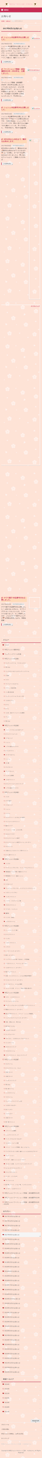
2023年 (7, 1389)
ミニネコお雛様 (9, 775)
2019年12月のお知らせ (12, 1308)
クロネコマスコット (10, 905)
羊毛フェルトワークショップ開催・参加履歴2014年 (22, 1193)
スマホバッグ (9, 738)
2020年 (7, 1398)
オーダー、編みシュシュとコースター (15, 1159)
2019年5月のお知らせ (12, 1331)
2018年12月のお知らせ (12, 1253)
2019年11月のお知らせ (12, 1303)
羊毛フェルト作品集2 (12, 725)
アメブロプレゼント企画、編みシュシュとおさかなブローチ (21, 1151)
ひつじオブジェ (9, 750)
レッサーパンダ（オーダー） (13, 951)
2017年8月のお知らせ (19, 43)
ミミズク (7, 863)
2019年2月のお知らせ (12, 1317)
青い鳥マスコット (10, 1122)
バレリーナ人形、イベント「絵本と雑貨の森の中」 (19, 988)
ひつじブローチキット (11, 1172)
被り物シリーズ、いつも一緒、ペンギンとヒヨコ (18, 1184)
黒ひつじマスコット (10, 971)
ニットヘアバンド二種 (11, 930)
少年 (6, 880)
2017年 (7, 1411)
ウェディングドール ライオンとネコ (15, 663)
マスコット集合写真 (10, 688)
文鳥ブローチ (9, 1072)
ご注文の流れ (5, 1429)
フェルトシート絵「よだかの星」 (14, 829)
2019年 (7, 1402)
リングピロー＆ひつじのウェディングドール (17, 671)
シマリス (7, 946)
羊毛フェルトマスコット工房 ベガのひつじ (22, 1450)
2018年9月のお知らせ (12, 1294)
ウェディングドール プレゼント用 (14, 696)
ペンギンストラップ (10, 1080)
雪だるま (7, 667)
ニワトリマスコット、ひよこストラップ (16, 1055)
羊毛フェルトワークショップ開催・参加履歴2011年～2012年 (20, 1203)
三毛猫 (7, 675)
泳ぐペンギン (9, 1109)
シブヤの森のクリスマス (12, 746)
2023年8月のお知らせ (12, 1367)
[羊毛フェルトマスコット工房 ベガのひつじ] (21, 4)
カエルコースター (10, 834)
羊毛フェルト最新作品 (12, 649)
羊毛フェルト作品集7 (12, 1059)
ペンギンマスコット (10, 896)
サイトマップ (5, 1438)
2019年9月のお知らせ (12, 1349)
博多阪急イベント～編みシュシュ (14, 876)
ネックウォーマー (10, 1034)
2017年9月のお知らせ (12, 1239)
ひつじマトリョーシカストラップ (14, 783)
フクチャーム (9, 1097)
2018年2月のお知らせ (12, 1262)
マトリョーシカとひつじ (12, 683)
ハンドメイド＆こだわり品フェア (14, 729)
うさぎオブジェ (9, 700)
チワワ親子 (8, 800)
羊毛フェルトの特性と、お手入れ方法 (12, 1434)
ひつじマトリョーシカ (11, 734)
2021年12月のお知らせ (12, 1363)
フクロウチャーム (10, 921)
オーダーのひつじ (10, 754)
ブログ (7, 645)
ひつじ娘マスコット (10, 854)
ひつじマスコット (10, 934)
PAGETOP (35, 1420)
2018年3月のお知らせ (12, 1267)
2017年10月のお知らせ (12, 1216)
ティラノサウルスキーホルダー (13, 1139)
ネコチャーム (9, 846)
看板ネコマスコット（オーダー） (14, 1009)
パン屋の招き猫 (9, 692)
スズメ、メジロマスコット (12, 997)
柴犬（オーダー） (10, 955)
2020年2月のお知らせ (12, 1354)
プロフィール (5, 1424)
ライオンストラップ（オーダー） (14, 980)
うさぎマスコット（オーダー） (13, 967)
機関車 (7, 913)
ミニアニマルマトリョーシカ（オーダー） (16, 1017)
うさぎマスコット (10, 779)
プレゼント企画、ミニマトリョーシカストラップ (18, 1163)
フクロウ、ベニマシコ (11, 909)
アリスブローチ (9, 771)
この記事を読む (7, 61)
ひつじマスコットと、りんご (13, 1068)
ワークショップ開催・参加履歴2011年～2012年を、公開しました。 (13, 71)
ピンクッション (9, 1155)
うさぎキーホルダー (10, 1030)
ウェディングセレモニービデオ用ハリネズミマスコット (20, 1005)
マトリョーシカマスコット (12, 821)
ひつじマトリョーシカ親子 (12, 838)
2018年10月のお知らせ (12, 1244)
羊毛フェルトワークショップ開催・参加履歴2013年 (22, 1197)
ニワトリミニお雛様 (10, 1130)
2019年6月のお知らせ (12, 1335)
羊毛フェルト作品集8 (12, 1126)
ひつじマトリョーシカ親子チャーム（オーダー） (18, 842)
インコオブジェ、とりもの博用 (13, 984)
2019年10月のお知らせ (12, 1299)
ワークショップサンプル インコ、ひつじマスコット (19, 867)
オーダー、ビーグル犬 (11, 1176)
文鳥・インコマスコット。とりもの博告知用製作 (18, 975)
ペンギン (7, 938)
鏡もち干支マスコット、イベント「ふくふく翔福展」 (19, 1013)
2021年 (7, 1393)
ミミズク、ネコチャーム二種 (13, 900)
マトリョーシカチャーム (12, 1001)
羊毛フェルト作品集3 (12, 792)
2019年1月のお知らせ (12, 1312)
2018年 (7, 1407)
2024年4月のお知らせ (12, 1372)
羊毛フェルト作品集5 (12, 926)
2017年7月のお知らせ (12, 1230)
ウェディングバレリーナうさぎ (13, 1101)
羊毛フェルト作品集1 (12, 659)
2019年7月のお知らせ (12, 1340)
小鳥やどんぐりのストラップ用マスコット (16, 850)
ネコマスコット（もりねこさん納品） (15, 817)
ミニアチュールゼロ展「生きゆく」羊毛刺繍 (17, 959)
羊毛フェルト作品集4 (12, 859)
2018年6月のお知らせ (12, 1280)
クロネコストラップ (10, 1046)
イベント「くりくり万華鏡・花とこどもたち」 (17, 1147)
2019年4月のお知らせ (12, 1326)
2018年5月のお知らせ (12, 1276)
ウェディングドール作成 (13, 654)
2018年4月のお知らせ (12, 1271)
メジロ (7, 796)
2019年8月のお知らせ (12, 1344)
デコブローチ (9, 767)
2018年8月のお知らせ (12, 1289)
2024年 (7, 1384)
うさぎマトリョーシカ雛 (12, 1143)
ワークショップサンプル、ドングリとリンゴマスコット (20, 888)
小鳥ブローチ (9, 1076)
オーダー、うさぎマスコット (13, 1188)
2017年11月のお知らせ (12, 1221)
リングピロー (9, 1113)
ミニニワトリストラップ (12, 1134)
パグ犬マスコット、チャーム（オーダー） (16, 963)
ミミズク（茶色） (10, 917)
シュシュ (7, 742)
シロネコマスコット (10, 942)
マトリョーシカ (9, 1180)
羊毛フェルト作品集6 (12, 993)
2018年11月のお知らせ (12, 1248)
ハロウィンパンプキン (11, 892)
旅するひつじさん (10, 1026)
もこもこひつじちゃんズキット (13, 1168)
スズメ (7, 679)
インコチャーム (9, 1042)
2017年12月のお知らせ (12, 1225)
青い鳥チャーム (9, 1088)
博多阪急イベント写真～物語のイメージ (16, 871)
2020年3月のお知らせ (12, 1358)
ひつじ (7, 704)
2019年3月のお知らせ (12, 1322)
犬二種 (7, 763)
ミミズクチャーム (10, 1093)
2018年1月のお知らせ (12, 1257)
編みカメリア (9, 825)
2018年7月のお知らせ (12, 1285)
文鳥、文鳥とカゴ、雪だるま (13, 1022)
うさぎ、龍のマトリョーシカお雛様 (14, 712)
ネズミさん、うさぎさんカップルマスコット (17, 1038)
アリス (7, 717)
